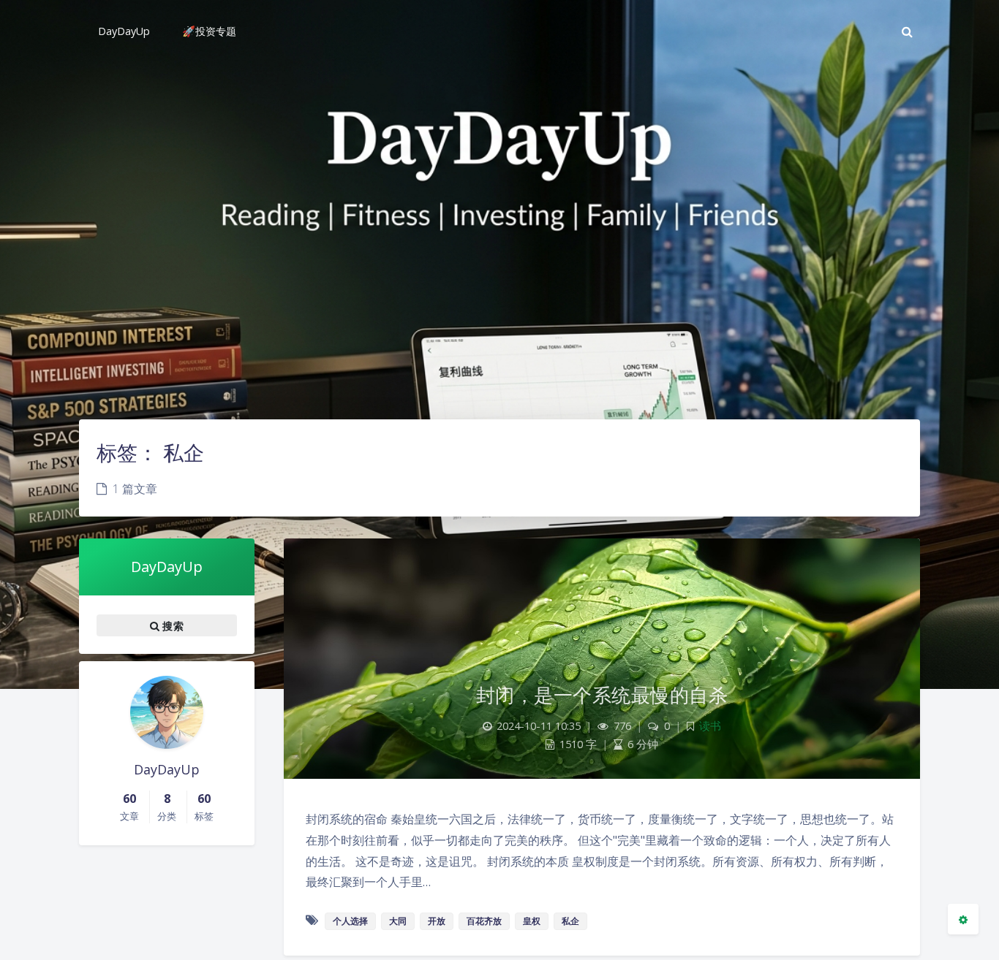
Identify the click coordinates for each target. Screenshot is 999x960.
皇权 (531, 921)
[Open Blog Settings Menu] (963, 919)
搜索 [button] (171, 626)
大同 (398, 921)
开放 (436, 921)
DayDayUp (167, 566)
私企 (570, 921)
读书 (710, 726)
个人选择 (350, 921)
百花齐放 (484, 921)
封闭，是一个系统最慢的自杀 (602, 695)
